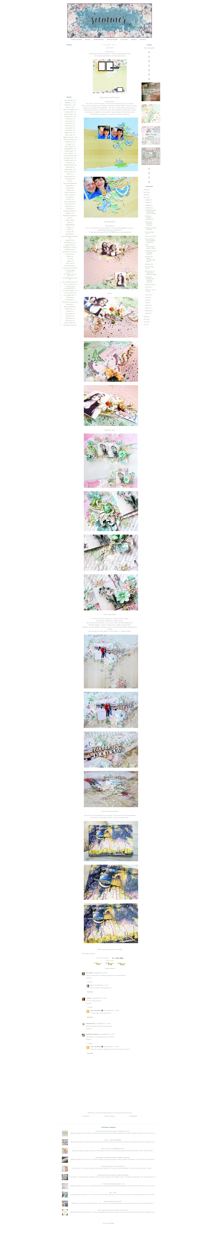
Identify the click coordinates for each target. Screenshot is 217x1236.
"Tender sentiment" (68, 155)
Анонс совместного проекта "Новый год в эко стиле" (112, 1210)
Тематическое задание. (68, 302)
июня (147, 300)
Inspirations (69, 318)
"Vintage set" (69, 162)
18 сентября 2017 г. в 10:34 (111, 1010)
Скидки (68, 261)
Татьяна (88, 998)
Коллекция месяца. (69, 211)
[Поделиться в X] (119, 958)
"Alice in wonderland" (69, 109)
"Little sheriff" (69, 130)
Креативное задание (69, 215)
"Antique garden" (69, 112)
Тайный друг (69, 299)
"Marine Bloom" (68, 132)
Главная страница (76, 39)
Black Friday (68, 309)
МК (69, 218)
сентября (148, 208)
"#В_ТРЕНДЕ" (68, 100)
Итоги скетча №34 (150, 236)
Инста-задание (69, 195)
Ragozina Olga (90, 1023)
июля (147, 297)
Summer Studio (69, 322)
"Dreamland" (68, 118)
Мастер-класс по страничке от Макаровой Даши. (151, 272)
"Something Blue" (69, 148)
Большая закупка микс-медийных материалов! (150, 240)
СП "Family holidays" (69, 290)
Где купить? (124, 39)
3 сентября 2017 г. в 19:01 (99, 998)
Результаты (69, 254)
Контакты (143, 39)
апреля (147, 305)
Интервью (69, 197)
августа (147, 294)
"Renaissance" (69, 142)
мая (146, 302)
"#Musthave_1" (68, 102)
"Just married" (69, 128)
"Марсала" (69, 107)
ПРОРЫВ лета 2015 (69, 247)
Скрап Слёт (69, 263)
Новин (69, 222)
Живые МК (69, 185)
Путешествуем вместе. (69, 251)
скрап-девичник (69, 265)
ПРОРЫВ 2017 (68, 242)
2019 (145, 192)
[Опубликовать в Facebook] (121, 958)
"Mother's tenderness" (69, 137)
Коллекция (69, 208)
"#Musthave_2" (68, 105)
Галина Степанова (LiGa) (109, 811)
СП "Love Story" (69, 293)
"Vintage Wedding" (68, 165)
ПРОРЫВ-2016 (69, 249)
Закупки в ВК (69, 192)
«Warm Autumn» (68, 172)
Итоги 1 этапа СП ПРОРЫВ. (113, 1140)
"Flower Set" (69, 123)
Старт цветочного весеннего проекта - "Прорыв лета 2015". (113, 1131)
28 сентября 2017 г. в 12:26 (111, 1046)
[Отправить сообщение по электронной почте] (113, 958)
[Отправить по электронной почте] (116, 958)
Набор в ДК (69, 220)
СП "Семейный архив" (69, 282)
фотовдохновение (69, 306)
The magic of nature (68, 325)
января (147, 313)
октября (147, 205)
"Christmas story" (68, 116)
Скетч (112, 960)
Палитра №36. (149, 264)
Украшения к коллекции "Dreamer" (148, 223)
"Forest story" (68, 125)
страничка (69, 297)
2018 (145, 195)
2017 (145, 197)
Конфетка (68, 213)
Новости (69, 227)
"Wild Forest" (69, 167)
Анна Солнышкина (109, 614)
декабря (147, 200)
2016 (145, 316)
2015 (145, 319)
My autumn (69, 320)
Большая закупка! (150, 284)
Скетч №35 (148, 287)
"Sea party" (69, 144)
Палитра (68, 231)
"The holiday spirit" (68, 158)
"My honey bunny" (68, 139)
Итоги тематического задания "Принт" (150, 246)
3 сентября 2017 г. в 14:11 (101, 985)
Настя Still (89, 973)
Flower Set (69, 316)
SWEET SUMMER (110, 232)
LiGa (91, 985)
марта (147, 308)
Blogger (112, 1223)
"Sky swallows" (68, 146)
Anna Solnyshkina (95, 1010)
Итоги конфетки (69, 201)
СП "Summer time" (69, 295)
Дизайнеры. (68, 178)
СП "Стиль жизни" (69, 284)
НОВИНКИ (68, 224)
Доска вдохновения (69, 183)
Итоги (68, 199)
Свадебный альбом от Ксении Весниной (150, 252)
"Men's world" (69, 135)
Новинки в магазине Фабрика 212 (149, 217)
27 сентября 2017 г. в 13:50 (102, 1023)
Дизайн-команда (99, 39)
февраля (147, 310)
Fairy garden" (69, 313)
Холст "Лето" (113, 1192)
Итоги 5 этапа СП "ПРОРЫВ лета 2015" (113, 1148)
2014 (145, 322)
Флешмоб (69, 304)
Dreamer (68, 311)
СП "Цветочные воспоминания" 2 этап (113, 1184)
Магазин (87, 39)
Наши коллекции (112, 39)
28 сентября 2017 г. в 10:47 (107, 1034)
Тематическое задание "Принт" (113, 1201)
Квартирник (69, 206)
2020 (145, 189)
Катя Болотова (110, 101)
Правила (134, 39)
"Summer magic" (69, 151)
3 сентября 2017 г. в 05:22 (100, 973)
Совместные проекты (68, 268)
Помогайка (69, 234)
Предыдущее (133, 1116)
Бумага (69, 174)
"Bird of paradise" (69, 114)
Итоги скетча (69, 204)
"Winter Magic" (68, 169)
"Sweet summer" (103, 108)
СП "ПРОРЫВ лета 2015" (69, 278)
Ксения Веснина (109, 222)
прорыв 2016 (69, 240)
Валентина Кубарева (92, 1034)
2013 (145, 324)
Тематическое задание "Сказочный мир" (113, 1166)
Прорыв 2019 (69, 245)
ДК (69, 181)
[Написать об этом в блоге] (118, 958)
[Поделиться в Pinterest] (122, 958)
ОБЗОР (69, 229)
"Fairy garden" (69, 121)
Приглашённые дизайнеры (70, 236)
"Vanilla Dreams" (68, 160)
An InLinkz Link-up (88, 953)
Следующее (85, 1116)
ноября (147, 202)
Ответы (90, 982)
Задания (68, 190)
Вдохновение (68, 176)
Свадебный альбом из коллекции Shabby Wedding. (150, 211)
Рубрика (69, 256)
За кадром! (69, 188)
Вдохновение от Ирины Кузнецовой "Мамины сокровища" (113, 1157)
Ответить (88, 978)
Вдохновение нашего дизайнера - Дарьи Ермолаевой (113, 1175)
